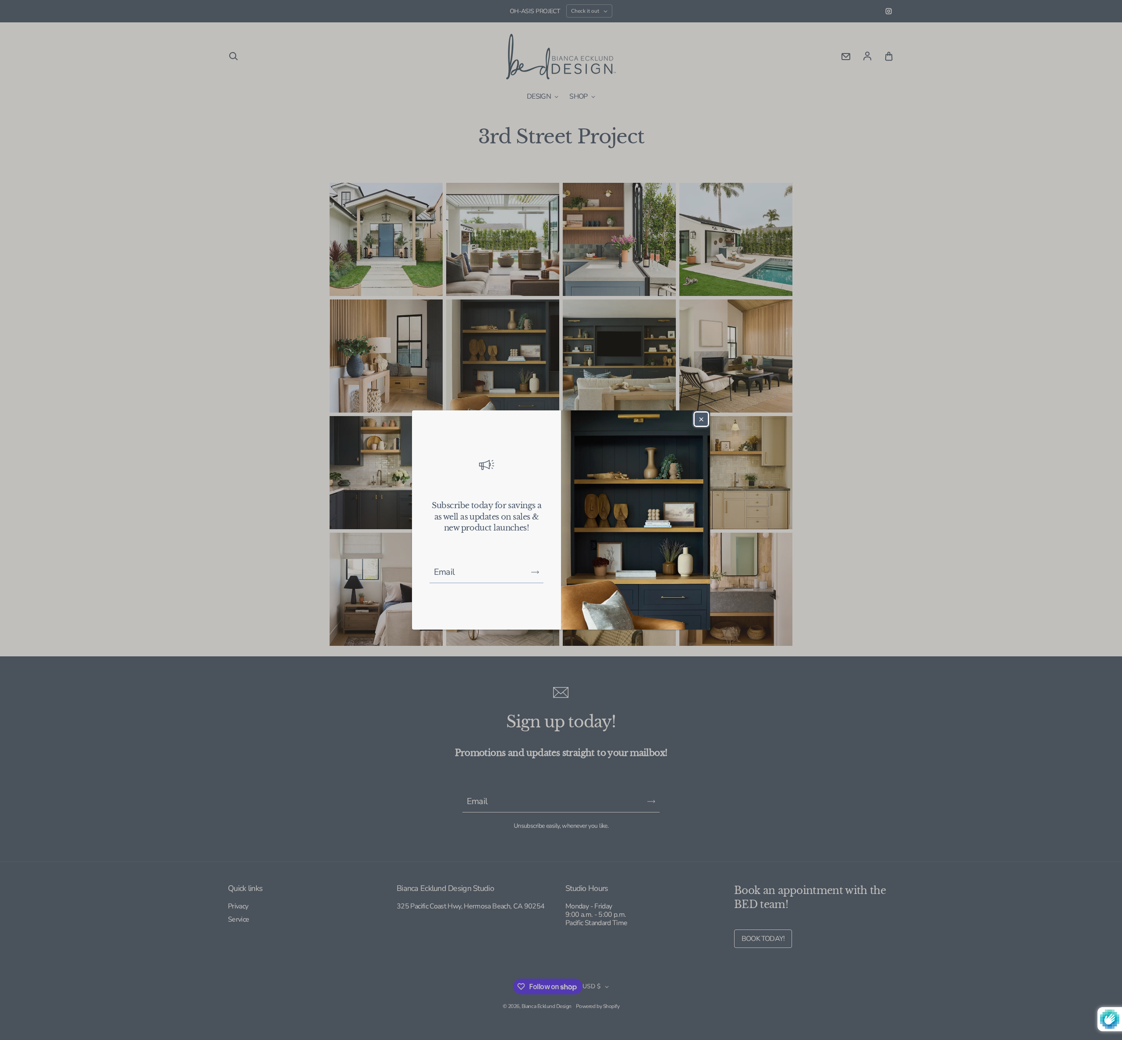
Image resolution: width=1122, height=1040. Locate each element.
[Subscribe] (535, 572)
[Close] (701, 419)
